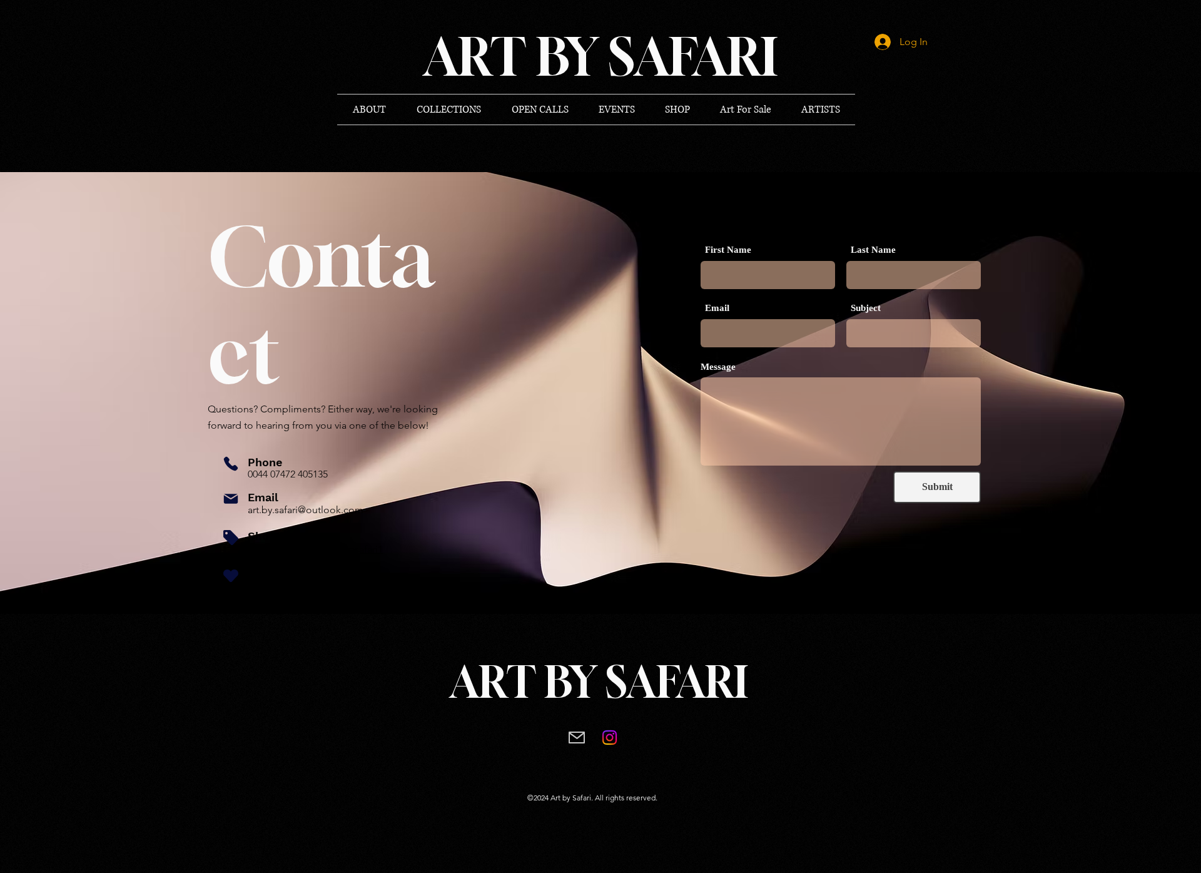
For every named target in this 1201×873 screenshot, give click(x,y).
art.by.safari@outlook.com (305, 510)
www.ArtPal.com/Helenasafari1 (315, 549)
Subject (866, 308)
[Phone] (231, 464)
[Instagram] (609, 737)
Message (718, 367)
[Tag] (231, 537)
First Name (728, 250)
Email (717, 308)
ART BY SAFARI (598, 681)
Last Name (873, 250)
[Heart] (231, 575)
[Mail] (231, 499)
